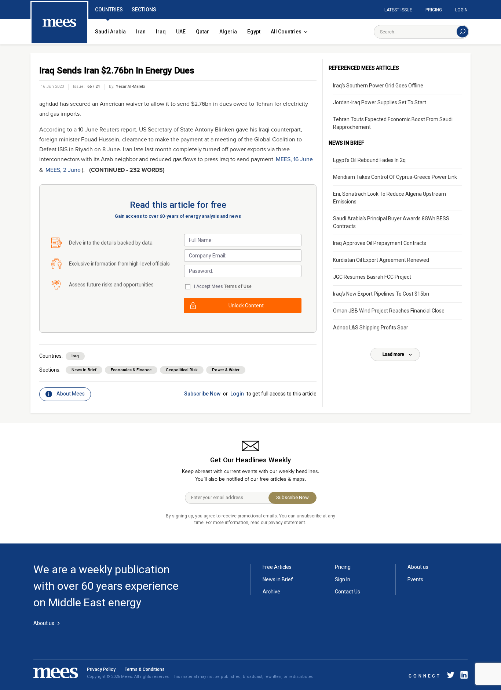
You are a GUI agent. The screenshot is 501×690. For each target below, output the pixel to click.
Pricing (433, 9)
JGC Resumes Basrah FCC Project (372, 277)
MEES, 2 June (63, 170)
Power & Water (225, 370)
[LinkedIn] (462, 676)
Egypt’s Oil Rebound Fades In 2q (369, 160)
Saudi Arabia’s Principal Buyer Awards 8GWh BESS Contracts (391, 222)
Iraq (161, 32)
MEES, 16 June (294, 159)
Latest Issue (398, 9)
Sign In (342, 579)
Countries (109, 9)
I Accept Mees (223, 286)
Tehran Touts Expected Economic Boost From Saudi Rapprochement (393, 123)
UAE (181, 32)
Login (461, 9)
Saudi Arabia (110, 32)
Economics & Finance (131, 370)
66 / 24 (93, 86)
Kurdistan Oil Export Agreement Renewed (381, 260)
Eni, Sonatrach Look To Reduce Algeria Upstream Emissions (389, 198)
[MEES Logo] (59, 23)
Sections (144, 9)
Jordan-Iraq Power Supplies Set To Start (379, 102)
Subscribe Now (202, 394)
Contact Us (347, 592)
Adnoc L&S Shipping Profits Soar (370, 327)
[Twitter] (450, 676)
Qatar (202, 32)
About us (417, 567)
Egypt (253, 32)
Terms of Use (238, 286)
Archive (271, 592)
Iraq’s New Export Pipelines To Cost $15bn (381, 294)
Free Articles (277, 567)
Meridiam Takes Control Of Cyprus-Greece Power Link (395, 177)
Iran (141, 32)
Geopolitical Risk (182, 370)
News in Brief (84, 370)
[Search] (462, 31)
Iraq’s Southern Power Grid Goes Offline (378, 85)
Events (415, 579)
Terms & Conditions (145, 669)
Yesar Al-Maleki (130, 86)
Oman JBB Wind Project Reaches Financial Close (389, 311)
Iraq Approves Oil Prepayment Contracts (379, 243)
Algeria (228, 32)
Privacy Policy (101, 669)
